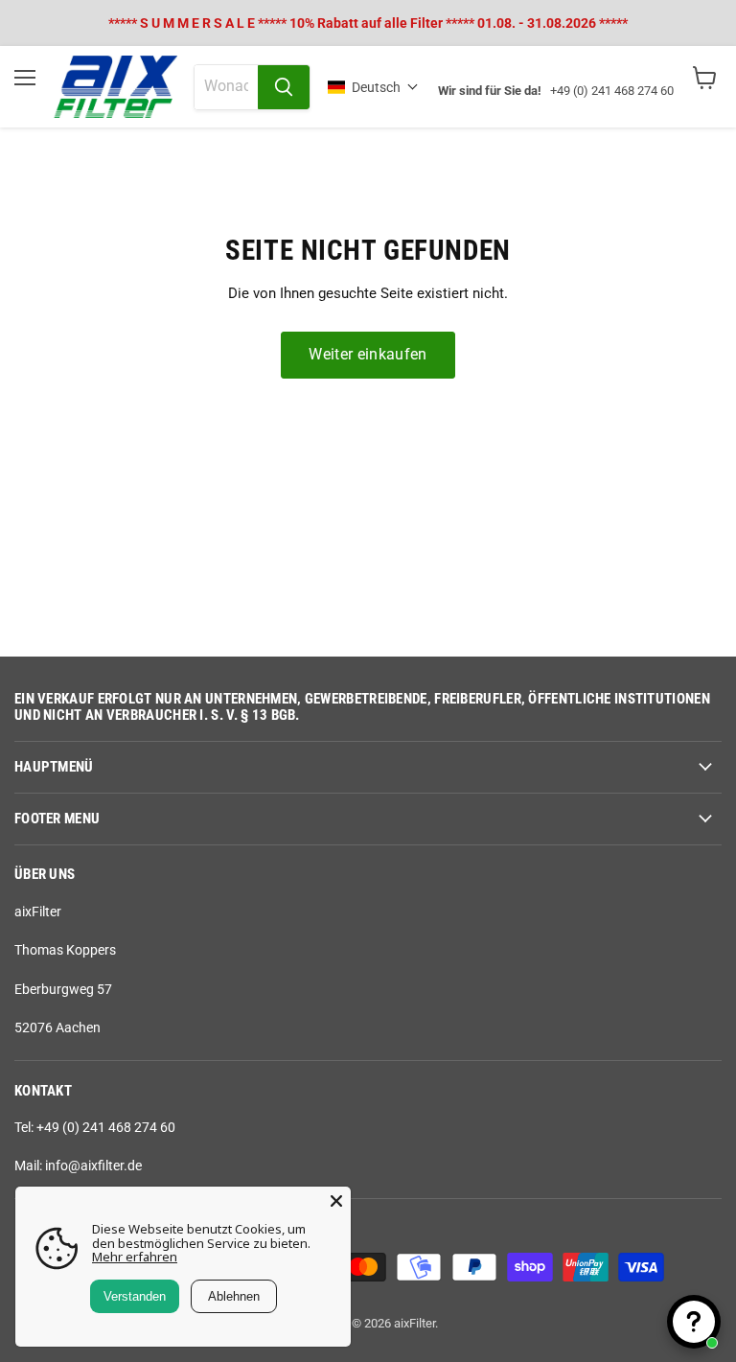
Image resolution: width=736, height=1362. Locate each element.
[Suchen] (284, 87)
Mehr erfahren (134, 1256)
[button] (373, 87)
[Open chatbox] (694, 1322)
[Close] (336, 1201)
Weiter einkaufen (367, 354)
